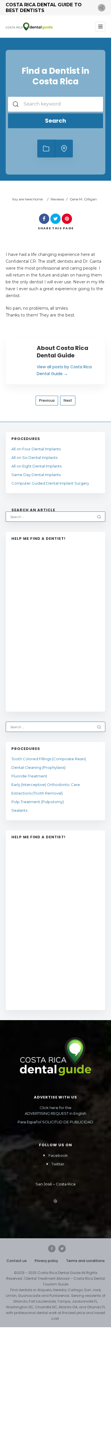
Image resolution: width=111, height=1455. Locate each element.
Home (38, 199)
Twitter (58, 1164)
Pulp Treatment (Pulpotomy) (37, 801)
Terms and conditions (85, 1260)
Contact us (17, 1260)
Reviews (57, 199)
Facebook (58, 1155)
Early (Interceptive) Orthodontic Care (45, 784)
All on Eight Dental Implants (36, 466)
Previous (47, 400)
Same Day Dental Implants (36, 474)
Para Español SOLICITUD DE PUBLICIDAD (55, 1122)
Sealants (19, 810)
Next (67, 400)
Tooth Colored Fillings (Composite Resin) (48, 759)
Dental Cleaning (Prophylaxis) (38, 767)
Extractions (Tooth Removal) (37, 793)
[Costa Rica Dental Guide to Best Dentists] (29, 27)
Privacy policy (46, 1260)
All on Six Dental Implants (34, 457)
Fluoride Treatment (29, 776)
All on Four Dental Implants (36, 449)
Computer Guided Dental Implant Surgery (50, 483)
